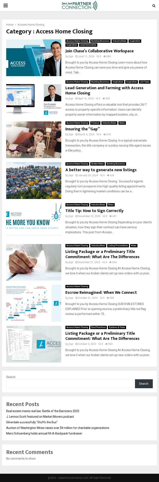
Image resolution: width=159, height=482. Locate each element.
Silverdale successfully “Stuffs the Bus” (32, 422)
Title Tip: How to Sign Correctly (94, 210)
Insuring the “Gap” (82, 129)
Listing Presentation (118, 245)
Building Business (100, 41)
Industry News (119, 41)
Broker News (97, 164)
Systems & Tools (117, 327)
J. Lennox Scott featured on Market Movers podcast (40, 416)
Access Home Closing (77, 41)
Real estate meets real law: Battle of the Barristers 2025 (42, 411)
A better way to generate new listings (101, 169)
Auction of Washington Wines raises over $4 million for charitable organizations (57, 428)
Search (11, 377)
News (122, 123)
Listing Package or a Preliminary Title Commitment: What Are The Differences (102, 254)
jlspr (71, 56)
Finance (95, 123)
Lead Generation (88, 45)
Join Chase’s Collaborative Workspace (99, 51)
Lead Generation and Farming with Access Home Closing (104, 90)
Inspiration (135, 41)
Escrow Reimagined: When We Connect (101, 292)
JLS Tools (144, 82)
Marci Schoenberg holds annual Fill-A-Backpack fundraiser (44, 433)
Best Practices (98, 327)
